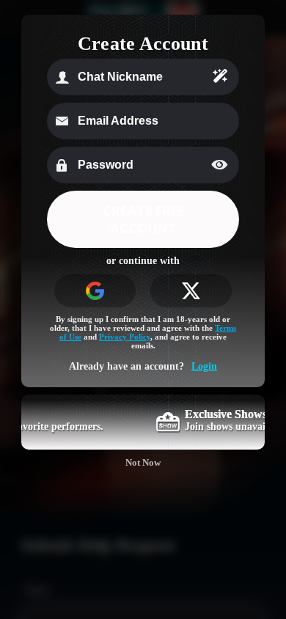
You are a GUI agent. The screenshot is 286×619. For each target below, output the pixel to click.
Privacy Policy (124, 336)
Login (204, 366)
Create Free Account (143, 219)
